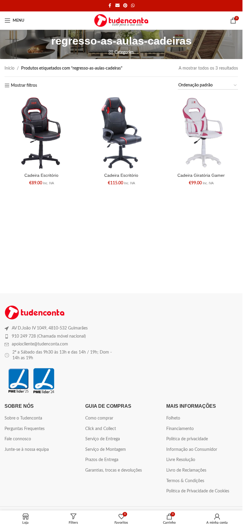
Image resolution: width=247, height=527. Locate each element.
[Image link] (35, 312)
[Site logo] (121, 20)
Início (9, 68)
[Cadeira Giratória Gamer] (201, 133)
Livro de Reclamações (186, 470)
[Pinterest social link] (125, 6)
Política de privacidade (187, 439)
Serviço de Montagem (105, 449)
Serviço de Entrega (102, 439)
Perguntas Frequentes (25, 429)
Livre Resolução (180, 460)
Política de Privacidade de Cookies (197, 491)
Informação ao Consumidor (191, 449)
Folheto (173, 418)
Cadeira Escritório (41, 175)
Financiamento (180, 429)
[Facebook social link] (110, 6)
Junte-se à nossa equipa (27, 449)
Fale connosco (18, 439)
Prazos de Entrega (101, 460)
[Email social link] (117, 6)
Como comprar (99, 418)
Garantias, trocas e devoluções (113, 470)
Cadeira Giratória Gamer (201, 175)
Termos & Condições (185, 481)
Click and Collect (100, 429)
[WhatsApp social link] (132, 6)
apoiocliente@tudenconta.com (40, 344)
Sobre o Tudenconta (23, 418)
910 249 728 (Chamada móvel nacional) (49, 336)
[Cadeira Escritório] (41, 133)
